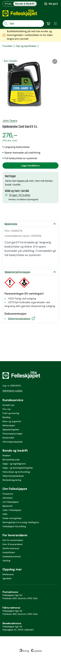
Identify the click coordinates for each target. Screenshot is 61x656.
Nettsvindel (8, 437)
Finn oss (7, 409)
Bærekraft (8, 506)
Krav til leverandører (13, 544)
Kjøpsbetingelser (11, 429)
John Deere (10, 121)
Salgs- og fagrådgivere (14, 463)
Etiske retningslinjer (12, 518)
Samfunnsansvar (11, 548)
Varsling (6, 560)
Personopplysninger (13, 433)
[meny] (55, 23)
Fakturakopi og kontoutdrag (16, 471)
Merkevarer (8, 574)
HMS (5, 514)
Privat (8, 3)
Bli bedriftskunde (11, 459)
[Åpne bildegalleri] (54, 61)
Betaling (6, 417)
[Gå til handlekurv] (48, 23)
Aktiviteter (8, 497)
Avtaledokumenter (12, 556)
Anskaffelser (9, 552)
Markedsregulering (12, 480)
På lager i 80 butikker (19, 195)
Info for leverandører (13, 540)
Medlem (7, 455)
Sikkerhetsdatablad (19, 318)
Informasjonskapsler (13, 441)
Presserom (8, 493)
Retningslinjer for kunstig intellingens (21, 522)
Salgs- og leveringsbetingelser (18, 467)
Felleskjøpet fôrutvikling (14, 526)
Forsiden (8, 46)
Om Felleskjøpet (11, 502)
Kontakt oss (8, 405)
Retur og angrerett (12, 421)
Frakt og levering (11, 413)
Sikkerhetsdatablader (13, 475)
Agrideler (7, 578)
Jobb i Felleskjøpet (12, 510)
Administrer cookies (12, 390)
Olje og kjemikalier (26, 46)
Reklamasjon (9, 425)
